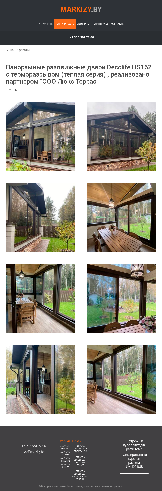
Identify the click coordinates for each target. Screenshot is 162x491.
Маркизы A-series (65, 453)
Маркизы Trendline (65, 459)
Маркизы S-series (65, 466)
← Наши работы (18, 50)
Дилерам (83, 24)
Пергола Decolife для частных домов (80, 461)
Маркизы (65, 440)
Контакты (117, 24)
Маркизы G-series (65, 447)
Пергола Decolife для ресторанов (80, 448)
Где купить (45, 24)
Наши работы (64, 24)
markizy (81, 9)
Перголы (76, 440)
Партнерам (100, 24)
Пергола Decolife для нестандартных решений (80, 475)
